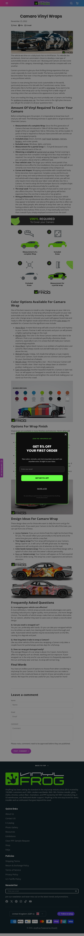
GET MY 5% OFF (42, 478)
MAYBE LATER (42, 489)
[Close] (65, 434)
